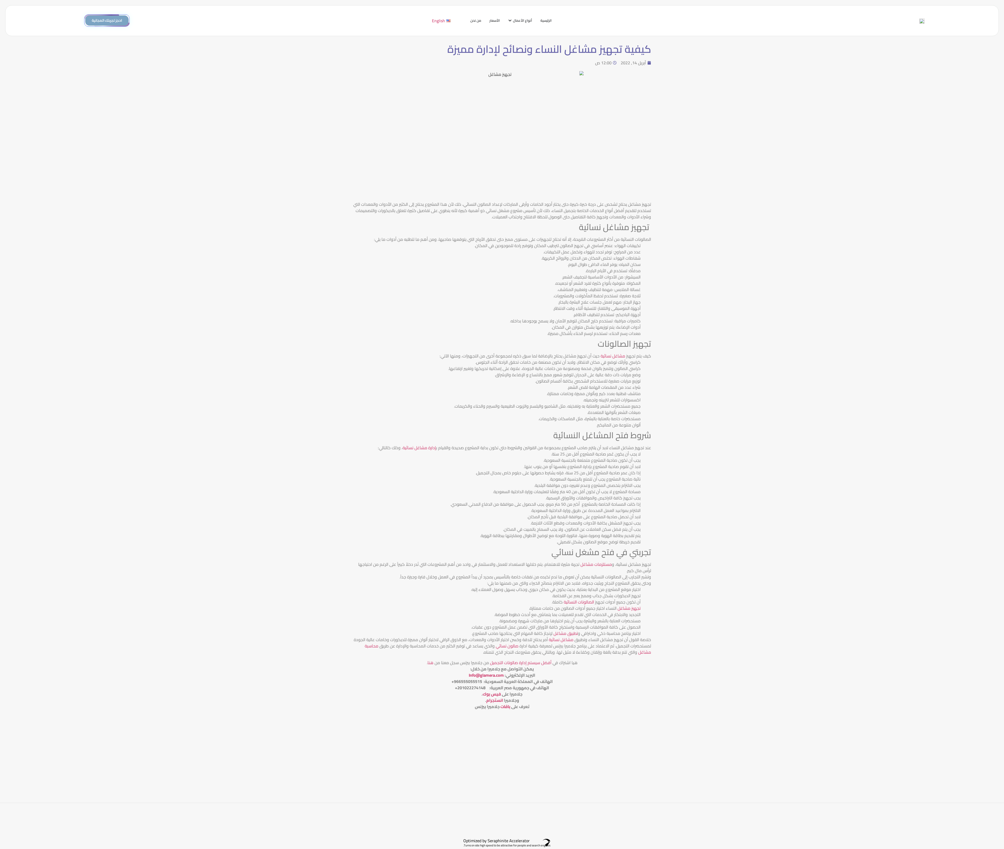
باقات (505, 706)
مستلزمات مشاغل (596, 564)
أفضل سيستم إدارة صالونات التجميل (520, 662)
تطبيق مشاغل (566, 633)
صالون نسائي (508, 646)
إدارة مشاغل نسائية (419, 448)
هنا (430, 662)
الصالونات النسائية (579, 602)
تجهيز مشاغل (629, 608)
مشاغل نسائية (613, 356)
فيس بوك (492, 694)
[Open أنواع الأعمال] (510, 20)
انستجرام (494, 700)
